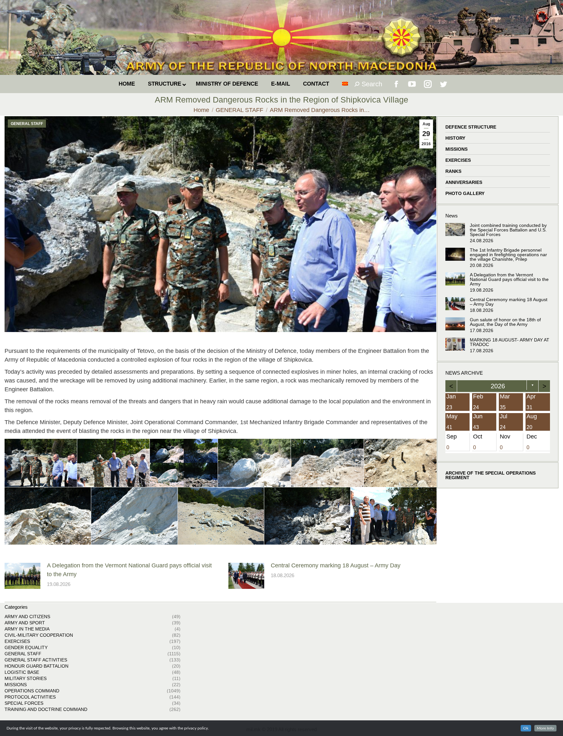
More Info (545, 728)
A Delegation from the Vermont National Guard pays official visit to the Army (129, 569)
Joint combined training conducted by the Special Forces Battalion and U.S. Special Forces (508, 230)
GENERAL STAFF (27, 123)
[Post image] (22, 576)
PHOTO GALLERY (464, 193)
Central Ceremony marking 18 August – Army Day (335, 565)
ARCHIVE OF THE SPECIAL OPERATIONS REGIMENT (490, 475)
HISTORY (455, 138)
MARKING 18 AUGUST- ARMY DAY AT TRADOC (509, 342)
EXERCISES (458, 160)
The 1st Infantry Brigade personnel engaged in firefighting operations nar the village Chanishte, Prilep (508, 254)
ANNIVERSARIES (463, 182)
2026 (498, 386)
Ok (525, 728)
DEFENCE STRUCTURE (470, 127)
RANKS (453, 171)
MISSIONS (456, 149)
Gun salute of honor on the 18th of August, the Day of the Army (505, 321)
